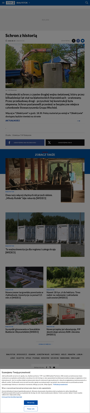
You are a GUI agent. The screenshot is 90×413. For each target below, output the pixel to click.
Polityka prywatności (60, 384)
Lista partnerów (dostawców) (12, 397)
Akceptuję (30, 402)
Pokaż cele (30, 409)
